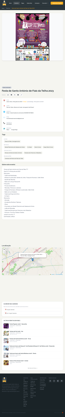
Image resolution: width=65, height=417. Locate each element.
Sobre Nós (29, 3)
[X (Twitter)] (14, 94)
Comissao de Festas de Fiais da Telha (14, 158)
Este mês (25, 394)
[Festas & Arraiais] (4, 379)
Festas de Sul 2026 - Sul (16, 331)
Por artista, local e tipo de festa (25, 403)
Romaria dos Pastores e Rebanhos (33, 152)
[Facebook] (11, 94)
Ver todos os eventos (25, 381)
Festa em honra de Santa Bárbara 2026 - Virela (23, 353)
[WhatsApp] (8, 94)
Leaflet (52, 274)
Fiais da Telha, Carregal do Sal (12, 141)
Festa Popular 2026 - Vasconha (18, 324)
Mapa (22, 3)
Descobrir (44, 3)
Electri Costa (38, 147)
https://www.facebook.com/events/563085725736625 (20, 112)
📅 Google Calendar (10, 309)
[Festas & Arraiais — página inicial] (4, 3)
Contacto (37, 3)
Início (10, 3)
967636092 (9, 124)
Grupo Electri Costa (48, 147)
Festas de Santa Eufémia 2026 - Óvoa (20, 338)
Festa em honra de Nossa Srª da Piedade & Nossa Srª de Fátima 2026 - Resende (32, 346)
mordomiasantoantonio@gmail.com (15, 118)
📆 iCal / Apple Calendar (11, 313)
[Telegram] (18, 94)
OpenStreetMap (59, 274)
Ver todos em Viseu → (32, 368)
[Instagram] (54, 380)
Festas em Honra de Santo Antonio (13, 152)
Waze (7, 129)
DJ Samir (30, 147)
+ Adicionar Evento (57, 3)
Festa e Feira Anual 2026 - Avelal (19, 360)
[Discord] (61, 380)
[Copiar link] (21, 94)
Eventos (17, 3)
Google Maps (14, 129)
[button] (33, 259)
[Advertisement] (32, 74)
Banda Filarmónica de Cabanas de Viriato (15, 147)
